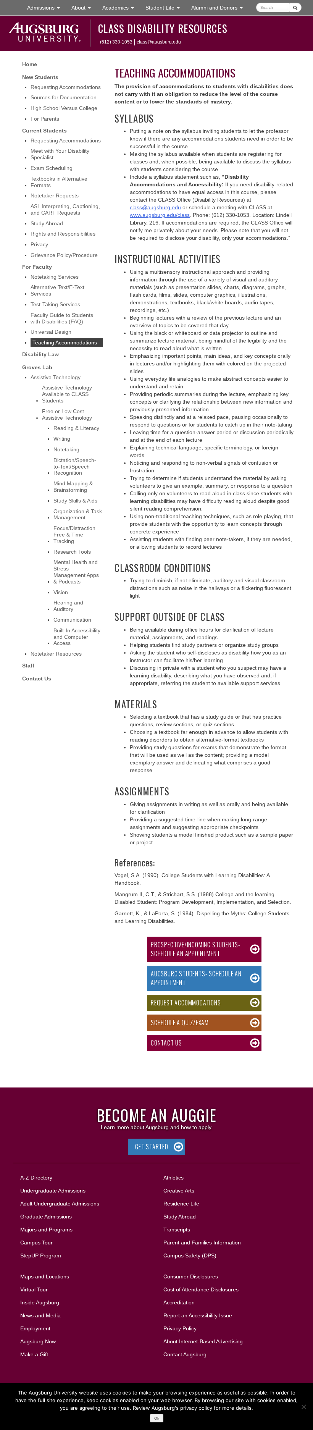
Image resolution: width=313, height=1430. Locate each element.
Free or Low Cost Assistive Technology (67, 414)
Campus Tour (36, 1242)
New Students (40, 77)
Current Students (44, 131)
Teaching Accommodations (64, 342)
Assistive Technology (56, 377)
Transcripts (176, 1229)
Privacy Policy (180, 1328)
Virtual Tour (34, 1289)
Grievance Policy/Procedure (64, 255)
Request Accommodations (186, 1002)
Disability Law (40, 354)
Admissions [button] (46, 7)
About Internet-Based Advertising (203, 1341)
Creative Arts (178, 1191)
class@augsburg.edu (159, 42)
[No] (303, 1407)
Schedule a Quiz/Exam (180, 1022)
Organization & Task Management (77, 514)
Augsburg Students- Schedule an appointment (196, 978)
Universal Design (51, 332)
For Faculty (37, 267)
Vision (60, 592)
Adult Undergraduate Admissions (59, 1204)
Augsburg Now (38, 1341)
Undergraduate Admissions (53, 1191)
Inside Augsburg (39, 1302)
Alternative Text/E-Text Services (57, 290)
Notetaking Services (55, 277)
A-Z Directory (36, 1178)
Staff (28, 665)
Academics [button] (121, 7)
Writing (61, 439)
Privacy (39, 244)
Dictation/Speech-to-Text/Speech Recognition (74, 466)
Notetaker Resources (56, 654)
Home (29, 64)
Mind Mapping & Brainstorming (73, 486)
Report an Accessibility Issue (197, 1315)
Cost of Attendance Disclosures (201, 1289)
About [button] (84, 9)
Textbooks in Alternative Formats (59, 182)
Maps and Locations (44, 1276)
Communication (72, 620)
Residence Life (181, 1204)
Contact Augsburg (185, 1354)
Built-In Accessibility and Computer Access (76, 636)
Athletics (173, 1178)
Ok (156, 1418)
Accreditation (179, 1302)
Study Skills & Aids (75, 501)
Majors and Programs (46, 1229)
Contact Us (36, 678)
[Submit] (295, 7)
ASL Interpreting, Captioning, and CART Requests (65, 209)
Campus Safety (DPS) (189, 1255)
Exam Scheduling (52, 168)
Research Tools (72, 552)
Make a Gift (34, 1354)
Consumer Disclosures (190, 1276)
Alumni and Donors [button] (219, 7)
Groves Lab (37, 367)
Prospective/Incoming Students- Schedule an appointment (195, 949)
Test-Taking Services (55, 304)
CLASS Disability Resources (162, 28)
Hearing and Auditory (68, 605)
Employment (35, 1328)
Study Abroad (47, 223)
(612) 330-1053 (116, 42)
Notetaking (66, 449)
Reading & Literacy (76, 428)
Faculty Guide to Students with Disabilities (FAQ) (62, 318)
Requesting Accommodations (66, 87)
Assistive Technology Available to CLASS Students (67, 394)
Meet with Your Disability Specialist (60, 154)
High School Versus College (64, 108)
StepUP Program (40, 1255)
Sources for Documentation (64, 97)
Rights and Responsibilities (63, 234)
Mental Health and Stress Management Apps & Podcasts (76, 571)
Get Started (151, 1146)
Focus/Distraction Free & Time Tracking (74, 534)
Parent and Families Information (202, 1242)
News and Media (40, 1315)
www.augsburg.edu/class (160, 215)
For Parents (45, 119)
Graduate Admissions (46, 1216)
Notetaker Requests (55, 195)
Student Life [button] (165, 7)
